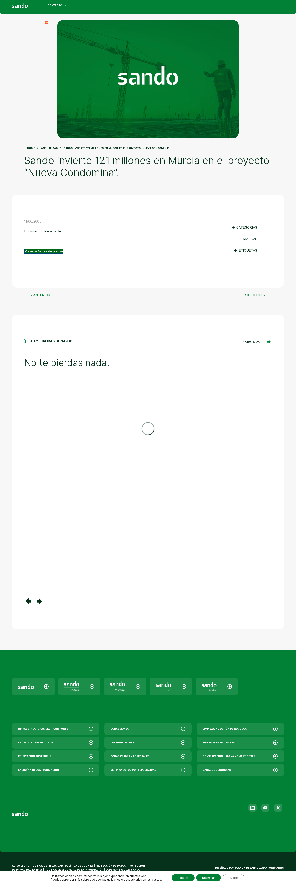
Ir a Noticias (251, 341)
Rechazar (208, 877)
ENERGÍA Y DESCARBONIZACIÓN (38, 769)
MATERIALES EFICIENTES (219, 742)
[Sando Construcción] (79, 686)
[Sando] (27, 6)
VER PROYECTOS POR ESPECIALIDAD (133, 769)
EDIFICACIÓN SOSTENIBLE (34, 756)
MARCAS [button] (247, 239)
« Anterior (40, 295)
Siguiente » (255, 295)
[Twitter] (278, 808)
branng (278, 867)
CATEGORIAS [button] (244, 227)
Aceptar (183, 877)
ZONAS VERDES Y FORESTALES (129, 756)
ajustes (156, 879)
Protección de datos (110, 865)
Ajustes (233, 877)
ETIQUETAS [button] (245, 250)
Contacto (55, 5)
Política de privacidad (47, 865)
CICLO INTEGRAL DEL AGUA (35, 742)
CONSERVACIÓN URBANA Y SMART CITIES (229, 756)
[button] (28, 601)
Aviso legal (20, 865)
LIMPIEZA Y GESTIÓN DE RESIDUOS (225, 728)
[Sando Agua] (171, 686)
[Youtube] (265, 808)
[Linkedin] (252, 808)
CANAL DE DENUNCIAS (217, 769)
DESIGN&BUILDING (122, 742)
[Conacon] (125, 686)
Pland (239, 867)
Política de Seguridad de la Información (74, 869)
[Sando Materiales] (217, 686)
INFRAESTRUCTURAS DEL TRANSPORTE (43, 728)
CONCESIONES (119, 728)
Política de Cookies (79, 865)
